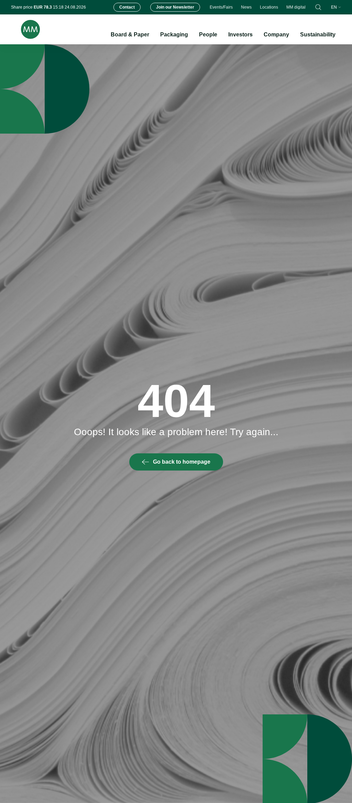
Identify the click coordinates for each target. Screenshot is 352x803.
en (334, 7)
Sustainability (318, 34)
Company (276, 34)
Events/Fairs (221, 7)
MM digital (296, 7)
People (208, 34)
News (246, 7)
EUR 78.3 (43, 7)
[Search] (318, 7)
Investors (240, 34)
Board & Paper (130, 34)
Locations (269, 7)
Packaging (174, 34)
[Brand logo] (25, 29)
